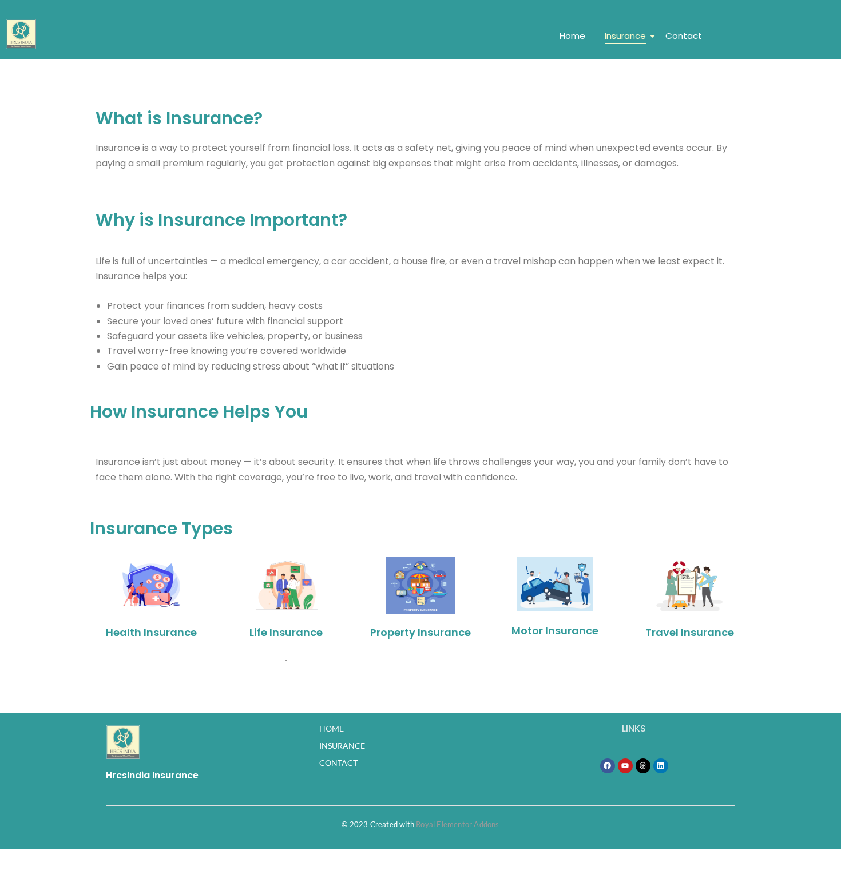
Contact (683, 36)
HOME (331, 728)
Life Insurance (286, 632)
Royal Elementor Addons (457, 824)
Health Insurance (151, 632)
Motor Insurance (554, 630)
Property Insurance (420, 632)
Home (572, 36)
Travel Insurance (689, 632)
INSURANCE (342, 745)
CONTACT (338, 763)
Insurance (625, 36)
